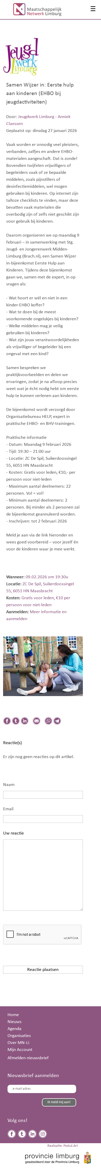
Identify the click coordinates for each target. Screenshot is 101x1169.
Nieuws (14, 1022)
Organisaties (19, 1036)
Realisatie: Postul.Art (62, 1145)
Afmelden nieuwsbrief (28, 1058)
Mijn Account (20, 1050)
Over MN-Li (18, 1043)
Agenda (14, 1029)
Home (13, 1015)
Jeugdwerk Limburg (36, 117)
